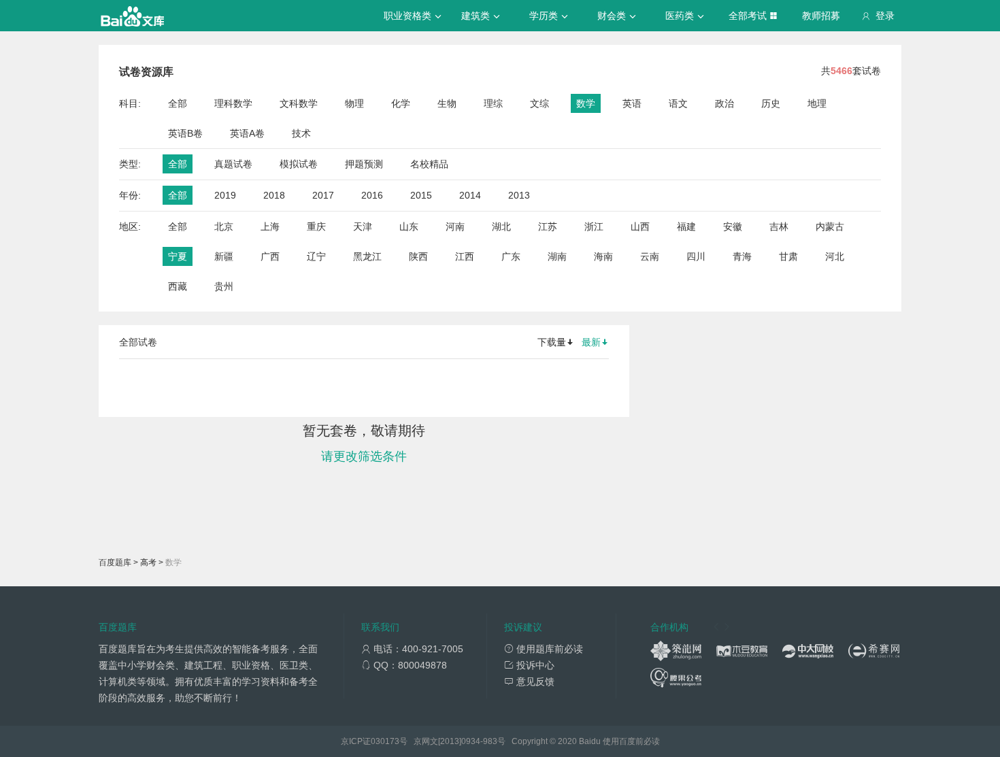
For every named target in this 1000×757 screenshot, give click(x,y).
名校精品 (429, 163)
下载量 (551, 342)
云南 (649, 256)
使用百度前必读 (631, 741)
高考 (148, 562)
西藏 (177, 286)
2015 (421, 195)
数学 (585, 103)
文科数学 (299, 103)
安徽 (732, 226)
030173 (385, 741)
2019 (225, 195)
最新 (591, 342)
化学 (400, 103)
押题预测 (364, 163)
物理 (354, 103)
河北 (834, 256)
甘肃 (788, 256)
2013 (519, 195)
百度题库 (115, 562)
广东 (510, 256)
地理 (817, 103)
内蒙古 (830, 226)
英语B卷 (185, 133)
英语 (631, 103)
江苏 (547, 226)
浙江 (593, 226)
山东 (408, 226)
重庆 (316, 226)
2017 (323, 195)
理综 (493, 103)
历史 (770, 103)
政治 (724, 103)
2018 (274, 195)
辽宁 (316, 256)
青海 (742, 256)
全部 (177, 103)
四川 (695, 256)
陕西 (418, 256)
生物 (446, 103)
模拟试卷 (299, 163)
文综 (539, 103)
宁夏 (177, 256)
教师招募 (821, 15)
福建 (686, 226)
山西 (640, 226)
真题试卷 (233, 163)
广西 (270, 256)
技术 (301, 133)
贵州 (223, 286)
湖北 (501, 226)
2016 (372, 195)
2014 (470, 195)
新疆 (223, 256)
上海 (270, 226)
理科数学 (233, 103)
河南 (455, 226)
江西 (464, 256)
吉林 (778, 226)
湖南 (557, 256)
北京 (223, 226)
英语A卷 (247, 133)
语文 (678, 103)
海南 (603, 256)
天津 (362, 226)
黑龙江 (367, 256)
